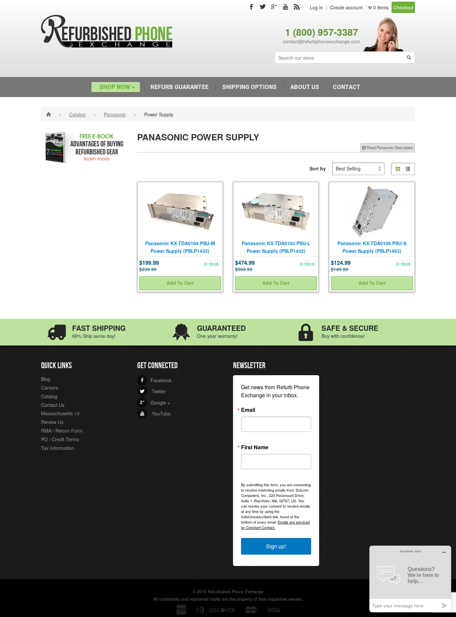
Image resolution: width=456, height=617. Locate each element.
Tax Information (57, 448)
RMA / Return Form (61, 430)
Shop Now (115, 87)
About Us (304, 87)
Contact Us (52, 405)
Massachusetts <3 (60, 413)
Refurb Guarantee (180, 87)
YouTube (155, 413)
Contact (347, 87)
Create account (346, 7)
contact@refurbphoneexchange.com (321, 41)
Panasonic (115, 114)
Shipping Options (249, 87)
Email (248, 410)
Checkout (403, 7)
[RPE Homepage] (49, 114)
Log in (316, 7)
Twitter (153, 391)
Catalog (77, 114)
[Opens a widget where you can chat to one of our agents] (410, 579)
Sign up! (276, 546)
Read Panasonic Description (389, 147)
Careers (49, 387)
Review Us (52, 422)
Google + (155, 402)
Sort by (317, 168)
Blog (45, 379)
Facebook (156, 380)
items (381, 7)
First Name (254, 447)
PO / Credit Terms (60, 439)
